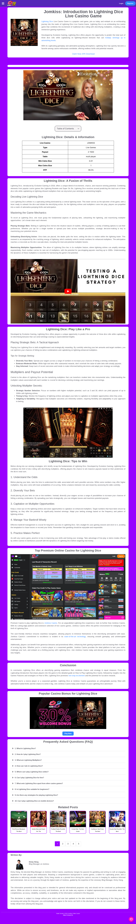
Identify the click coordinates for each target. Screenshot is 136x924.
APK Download (88, 54)
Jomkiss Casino (50, 623)
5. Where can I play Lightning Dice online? (32, 772)
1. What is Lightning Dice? (25, 748)
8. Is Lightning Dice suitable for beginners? (32, 789)
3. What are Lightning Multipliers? (28, 760)
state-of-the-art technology (74, 637)
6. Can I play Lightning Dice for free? (29, 778)
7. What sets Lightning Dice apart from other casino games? (39, 783)
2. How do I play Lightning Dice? (28, 754)
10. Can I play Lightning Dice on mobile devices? (34, 801)
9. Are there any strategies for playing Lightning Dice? (36, 795)
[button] (3, 3)
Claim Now (76, 54)
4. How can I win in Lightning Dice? (29, 766)
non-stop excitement (77, 676)
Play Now (68, 734)
